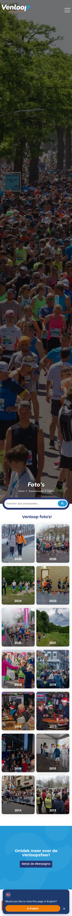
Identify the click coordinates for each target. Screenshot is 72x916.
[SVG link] (67, 10)
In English (33, 908)
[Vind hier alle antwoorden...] (36, 503)
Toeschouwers (36, 491)
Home (21, 491)
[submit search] (62, 503)
